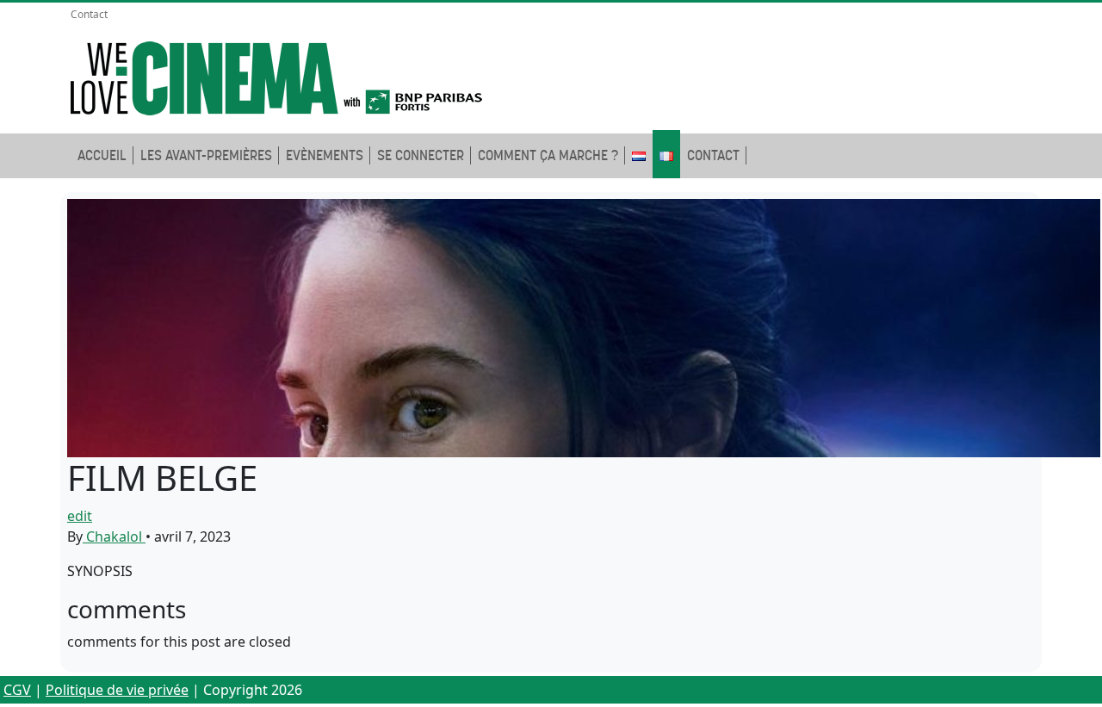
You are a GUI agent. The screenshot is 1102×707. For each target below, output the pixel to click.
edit (79, 515)
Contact (89, 14)
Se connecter (420, 155)
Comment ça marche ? (548, 155)
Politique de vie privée (117, 689)
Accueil (102, 155)
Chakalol (114, 536)
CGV (17, 689)
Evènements (324, 155)
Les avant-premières (206, 155)
